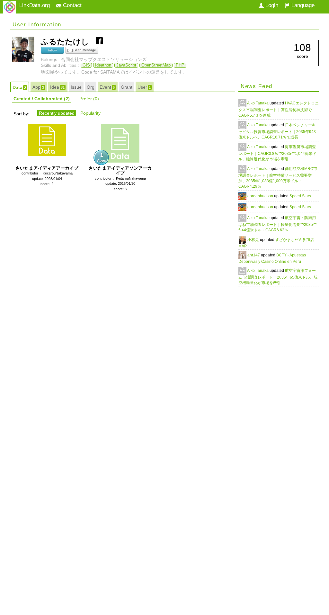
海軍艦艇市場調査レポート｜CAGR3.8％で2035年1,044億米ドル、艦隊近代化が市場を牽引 (277, 153)
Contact (71, 5)
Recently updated (57, 113)
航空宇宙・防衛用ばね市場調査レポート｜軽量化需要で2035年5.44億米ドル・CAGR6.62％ (277, 224)
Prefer (89, 98)
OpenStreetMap (156, 65)
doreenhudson (260, 196)
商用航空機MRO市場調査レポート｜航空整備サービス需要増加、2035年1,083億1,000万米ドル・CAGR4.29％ (277, 177)
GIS (86, 65)
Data (19, 87)
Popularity (90, 113)
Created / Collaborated (41, 98)
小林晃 (253, 239)
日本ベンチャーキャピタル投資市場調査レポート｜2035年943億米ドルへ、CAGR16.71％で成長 (277, 131)
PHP (180, 65)
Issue (76, 87)
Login (271, 5)
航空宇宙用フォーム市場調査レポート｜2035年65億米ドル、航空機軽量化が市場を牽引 (277, 276)
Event (107, 87)
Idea (57, 87)
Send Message (84, 50)
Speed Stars (300, 196)
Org (90, 87)
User (144, 87)
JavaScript (126, 65)
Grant (126, 87)
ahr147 (254, 255)
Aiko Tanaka (258, 103)
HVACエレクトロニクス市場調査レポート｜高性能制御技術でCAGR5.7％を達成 (278, 109)
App (38, 87)
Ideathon (103, 65)
